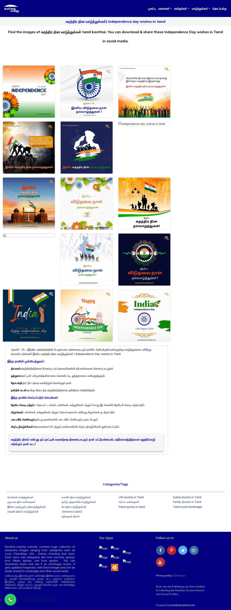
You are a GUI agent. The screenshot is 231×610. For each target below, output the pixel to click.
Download (29, 112)
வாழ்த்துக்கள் (200, 8)
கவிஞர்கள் (180, 8)
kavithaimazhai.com (183, 605)
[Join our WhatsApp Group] (10, 599)
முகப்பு (152, 8)
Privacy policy (164, 575)
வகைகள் (163, 8)
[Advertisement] (115, 52)
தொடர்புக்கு (220, 8)
